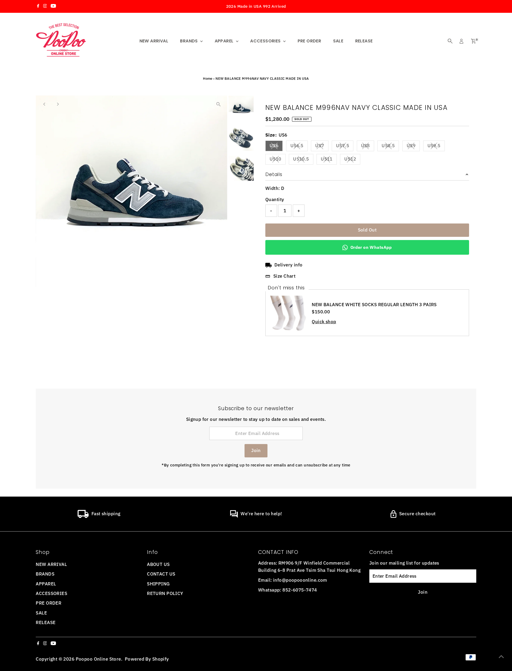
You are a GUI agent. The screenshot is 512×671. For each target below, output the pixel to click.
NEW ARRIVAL (153, 41)
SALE (338, 41)
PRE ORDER (309, 41)
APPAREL (225, 41)
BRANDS (189, 41)
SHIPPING (158, 584)
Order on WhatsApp (371, 247)
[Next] (57, 104)
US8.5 (390, 147)
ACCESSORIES (266, 41)
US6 (276, 147)
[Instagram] (45, 6)
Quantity (274, 199)
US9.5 (436, 147)
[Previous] (44, 104)
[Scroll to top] (501, 656)
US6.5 (299, 147)
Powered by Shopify (147, 659)
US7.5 (344, 147)
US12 (352, 160)
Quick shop (324, 321)
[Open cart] (473, 41)
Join (256, 450)
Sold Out (367, 230)
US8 (367, 147)
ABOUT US (158, 564)
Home (208, 78)
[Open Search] (450, 41)
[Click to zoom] (219, 104)
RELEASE (364, 41)
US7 (321, 147)
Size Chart (284, 276)
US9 (413, 147)
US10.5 (303, 160)
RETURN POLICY (165, 593)
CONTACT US (161, 574)
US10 (278, 160)
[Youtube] (53, 6)
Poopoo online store (98, 659)
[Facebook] (38, 6)
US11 (329, 160)
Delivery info (288, 265)
